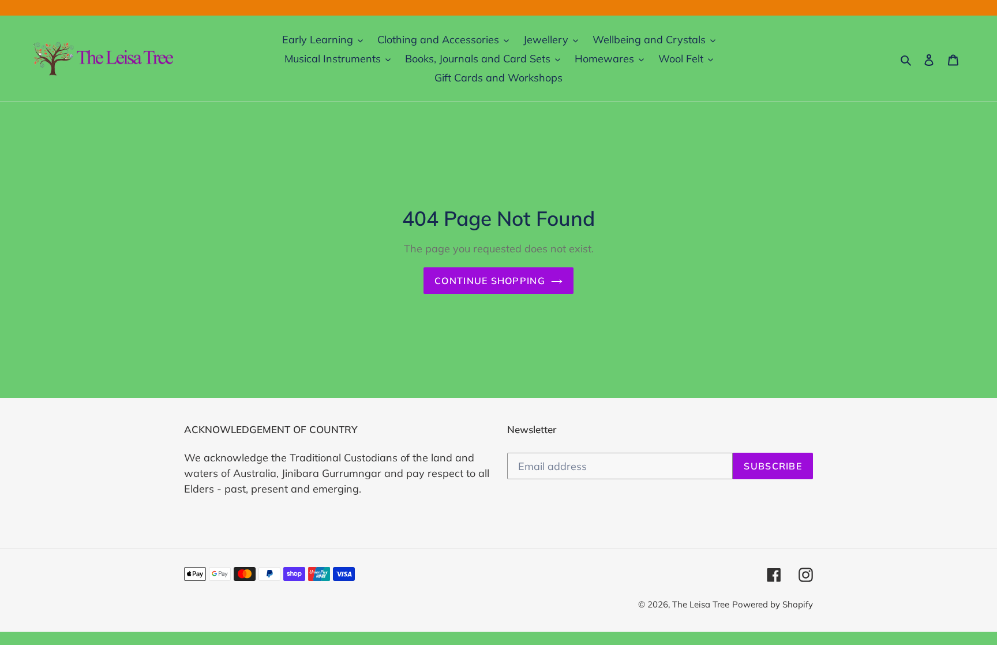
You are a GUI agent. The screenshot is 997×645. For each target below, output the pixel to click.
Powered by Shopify (772, 604)
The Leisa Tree (700, 604)
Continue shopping (489, 280)
